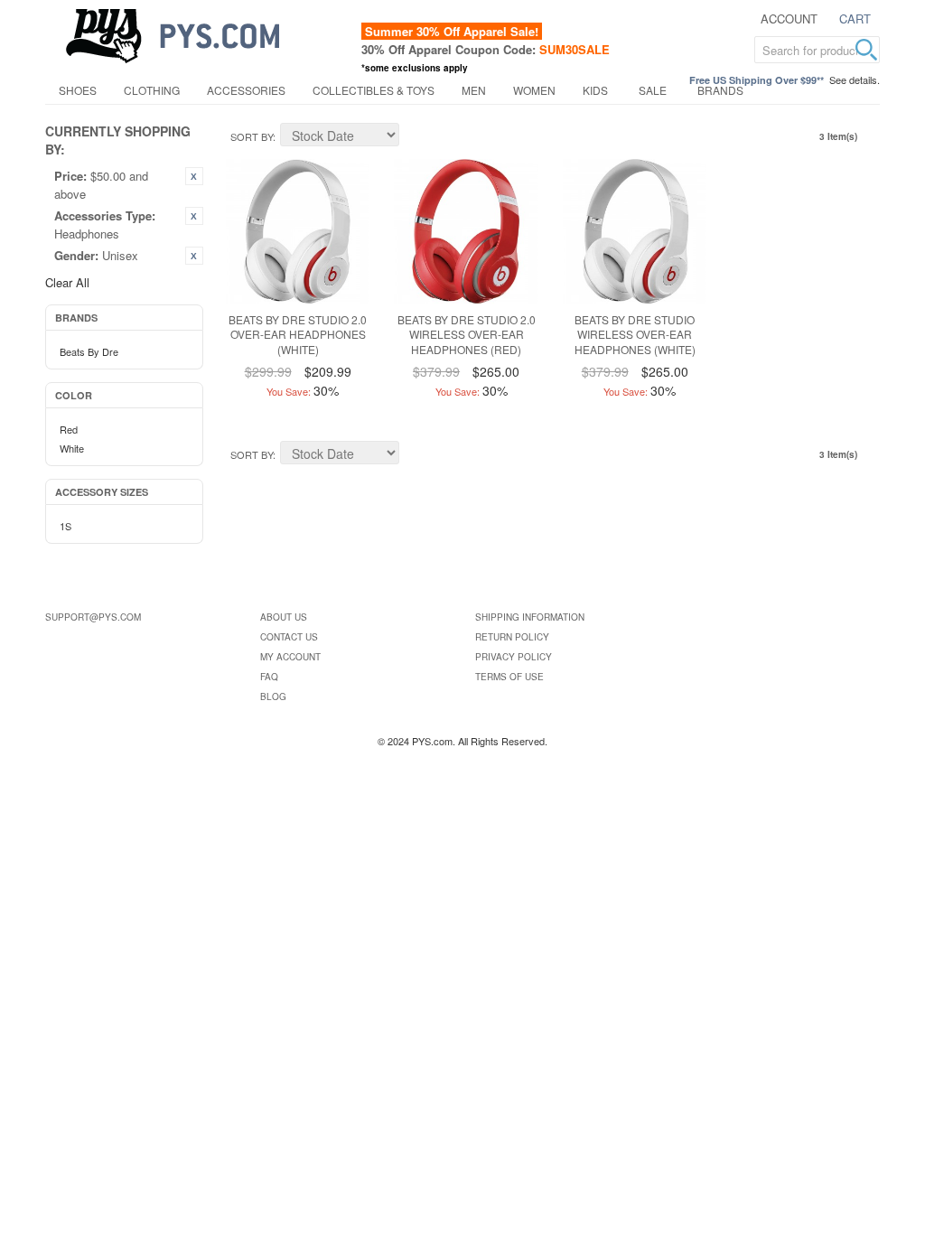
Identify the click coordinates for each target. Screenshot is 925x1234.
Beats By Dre (89, 351)
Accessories (246, 90)
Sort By (251, 136)
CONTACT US (289, 637)
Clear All (67, 282)
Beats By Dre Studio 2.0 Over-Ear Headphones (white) (298, 335)
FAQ (269, 676)
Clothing (152, 90)
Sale (653, 90)
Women (534, 90)
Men (474, 90)
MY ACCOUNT (290, 656)
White (72, 448)
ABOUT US (283, 617)
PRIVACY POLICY (513, 656)
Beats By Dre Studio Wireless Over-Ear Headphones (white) (635, 335)
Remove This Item (194, 176)
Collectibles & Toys (373, 90)
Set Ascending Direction (415, 137)
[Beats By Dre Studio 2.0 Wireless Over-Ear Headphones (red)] (466, 231)
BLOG (273, 696)
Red (69, 429)
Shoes (78, 90)
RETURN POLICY (512, 637)
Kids (595, 90)
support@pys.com (93, 617)
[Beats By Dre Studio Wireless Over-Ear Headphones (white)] (635, 231)
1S (65, 526)
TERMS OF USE (509, 676)
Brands (720, 90)
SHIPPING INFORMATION (529, 617)
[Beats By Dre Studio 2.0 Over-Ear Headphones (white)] (298, 231)
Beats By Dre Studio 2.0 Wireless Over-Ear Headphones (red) (466, 335)
